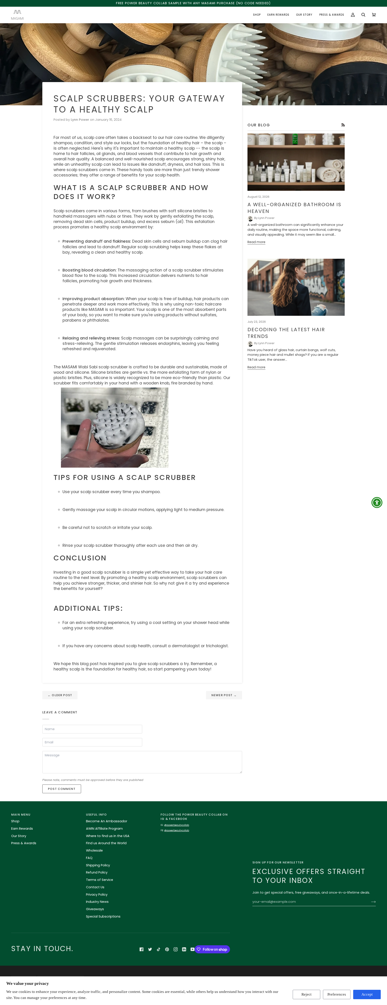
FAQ (89, 858)
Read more (256, 242)
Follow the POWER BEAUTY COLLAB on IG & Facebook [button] (194, 816)
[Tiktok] (159, 949)
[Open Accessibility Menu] (377, 502)
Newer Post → (224, 695)
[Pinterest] (167, 949)
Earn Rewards (22, 828)
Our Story (18, 836)
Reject (306, 994)
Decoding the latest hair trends (286, 333)
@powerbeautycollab (176, 825)
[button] (257, 15)
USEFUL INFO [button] (96, 814)
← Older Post (60, 695)
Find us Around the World (106, 843)
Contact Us (95, 887)
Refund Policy (97, 872)
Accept (367, 994)
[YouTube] (193, 949)
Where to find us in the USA (107, 836)
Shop (15, 821)
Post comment (61, 789)
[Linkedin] (184, 949)
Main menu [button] (21, 814)
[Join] (370, 901)
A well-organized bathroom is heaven (294, 208)
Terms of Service (99, 880)
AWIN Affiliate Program (104, 828)
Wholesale (94, 850)
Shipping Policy (98, 865)
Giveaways (95, 909)
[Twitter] (150, 949)
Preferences (336, 994)
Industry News (97, 901)
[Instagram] (176, 949)
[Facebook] (142, 949)
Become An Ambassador (106, 821)
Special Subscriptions (103, 916)
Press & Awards (23, 843)
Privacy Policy (97, 894)
